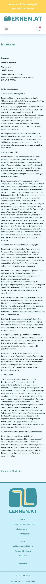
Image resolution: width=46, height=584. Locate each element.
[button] (6, 29)
